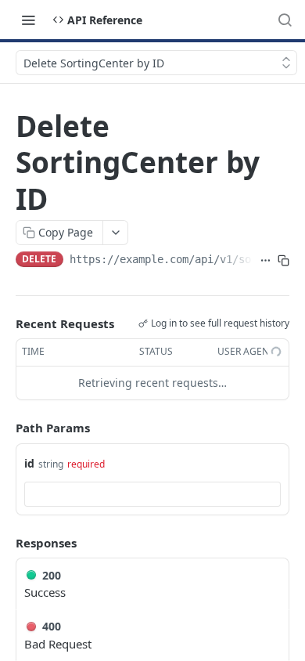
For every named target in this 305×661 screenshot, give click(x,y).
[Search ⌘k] (284, 19)
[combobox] (152, 494)
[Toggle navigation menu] (28, 19)
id (29, 463)
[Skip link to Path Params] (4, 427)
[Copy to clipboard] (283, 260)
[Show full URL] (265, 260)
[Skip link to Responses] (4, 542)
